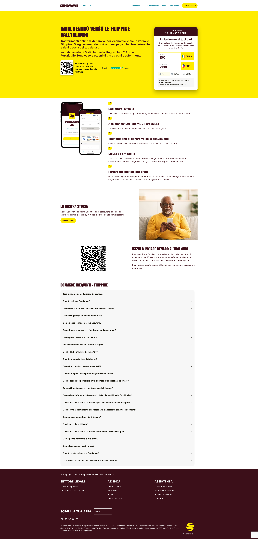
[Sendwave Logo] (69, 5)
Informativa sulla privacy (72, 490)
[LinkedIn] (73, 518)
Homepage (65, 474)
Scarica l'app (189, 6)
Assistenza (174, 6)
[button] (127, 294)
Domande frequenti (163, 486)
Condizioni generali (69, 486)
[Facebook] (62, 518)
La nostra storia (153, 6)
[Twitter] (66, 518)
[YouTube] (77, 518)
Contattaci (159, 498)
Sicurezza (112, 490)
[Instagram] (69, 518)
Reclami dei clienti (163, 494)
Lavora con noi (137, 6)
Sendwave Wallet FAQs (165, 490)
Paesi (164, 6)
